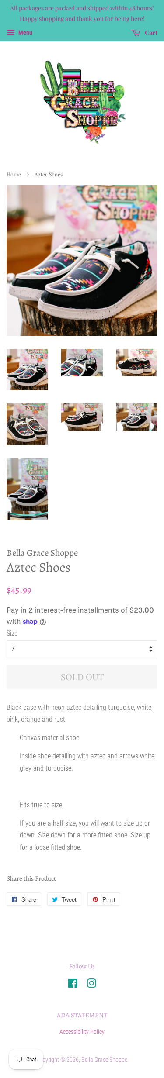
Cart (150, 32)
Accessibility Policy (82, 1031)
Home (14, 174)
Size (12, 633)
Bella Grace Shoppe (104, 1059)
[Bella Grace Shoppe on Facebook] (73, 985)
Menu (24, 32)
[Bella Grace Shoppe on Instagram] (91, 985)
